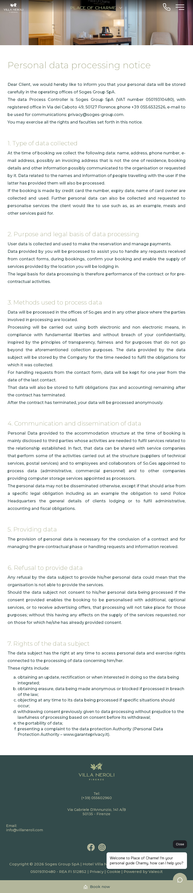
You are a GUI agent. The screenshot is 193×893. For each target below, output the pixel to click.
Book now (99, 886)
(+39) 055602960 (96, 798)
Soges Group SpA (62, 864)
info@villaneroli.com (24, 830)
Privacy (97, 871)
